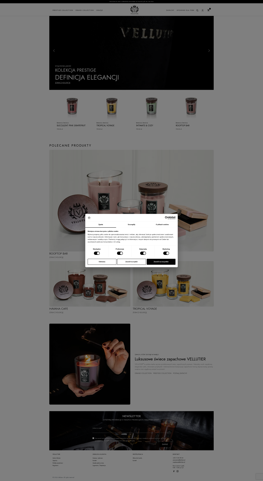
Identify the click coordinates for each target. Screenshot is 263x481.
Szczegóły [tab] (131, 224)
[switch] (120, 253)
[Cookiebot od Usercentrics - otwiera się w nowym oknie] (166, 217)
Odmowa (102, 262)
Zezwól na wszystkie (161, 262)
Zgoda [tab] (100, 224)
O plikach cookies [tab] (162, 224)
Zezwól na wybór (131, 262)
